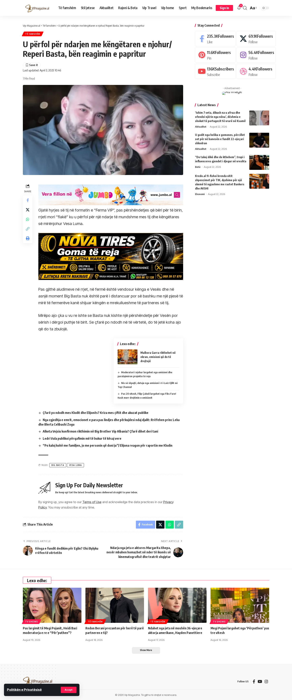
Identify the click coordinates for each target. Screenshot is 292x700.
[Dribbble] (256, 71)
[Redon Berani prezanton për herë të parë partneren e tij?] (114, 605)
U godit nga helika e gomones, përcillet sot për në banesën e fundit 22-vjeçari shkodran (220, 139)
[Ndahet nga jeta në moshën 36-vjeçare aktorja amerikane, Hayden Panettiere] (177, 605)
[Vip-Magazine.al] (37, 8)
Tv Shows (31, 621)
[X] (256, 38)
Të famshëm (32, 34)
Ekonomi (200, 194)
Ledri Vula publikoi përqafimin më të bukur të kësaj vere (82, 438)
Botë (197, 166)
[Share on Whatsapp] (27, 219)
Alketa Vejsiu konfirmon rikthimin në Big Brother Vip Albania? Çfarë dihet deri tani (100, 431)
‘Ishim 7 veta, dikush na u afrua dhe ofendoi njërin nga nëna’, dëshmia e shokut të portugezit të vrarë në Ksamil (220, 117)
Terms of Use (92, 502)
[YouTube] (260, 681)
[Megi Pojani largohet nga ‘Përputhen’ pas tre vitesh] (240, 605)
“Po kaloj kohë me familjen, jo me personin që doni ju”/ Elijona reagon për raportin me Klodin (107, 445)
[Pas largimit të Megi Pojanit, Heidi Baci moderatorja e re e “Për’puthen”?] (52, 605)
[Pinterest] (215, 54)
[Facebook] (215, 38)
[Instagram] (256, 54)
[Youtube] (215, 71)
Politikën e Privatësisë (24, 690)
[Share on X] (27, 209)
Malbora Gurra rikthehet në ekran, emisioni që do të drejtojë (158, 357)
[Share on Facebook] (27, 200)
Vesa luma (75, 465)
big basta (57, 465)
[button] (68, 690)
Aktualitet (200, 126)
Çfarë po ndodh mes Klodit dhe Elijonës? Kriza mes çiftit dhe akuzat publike (95, 413)
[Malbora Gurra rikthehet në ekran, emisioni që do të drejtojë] (127, 356)
